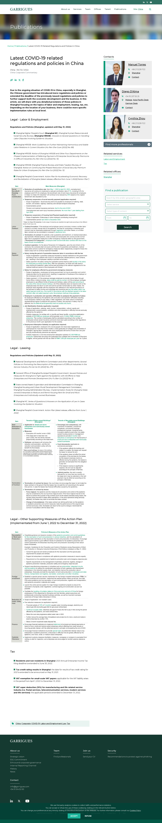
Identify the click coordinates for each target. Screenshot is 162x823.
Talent (108, 9)
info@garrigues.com (19, 787)
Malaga (128, 100)
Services (77, 9)
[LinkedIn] (16, 80)
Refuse (88, 816)
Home (10, 46)
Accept (74, 816)
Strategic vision (17, 757)
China (140, 9)
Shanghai (136, 73)
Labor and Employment (114, 159)
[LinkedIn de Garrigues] (144, 2)
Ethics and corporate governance (25, 763)
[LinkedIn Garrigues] (11, 801)
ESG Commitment (18, 760)
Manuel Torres (137, 64)
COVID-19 (35, 724)
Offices (97, 9)
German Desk (131, 103)
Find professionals (62, 757)
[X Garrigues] (19, 801)
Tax (68, 724)
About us (65, 9)
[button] (11, 80)
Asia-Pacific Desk (141, 100)
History (13, 769)
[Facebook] (23, 80)
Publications (120, 9)
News (12, 772)
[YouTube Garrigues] (27, 801)
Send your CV (89, 757)
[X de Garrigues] (147, 2)
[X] (19, 80)
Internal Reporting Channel (23, 766)
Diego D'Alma (130, 91)
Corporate (26, 724)
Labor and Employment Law (53, 724)
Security (112, 751)
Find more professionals (119, 144)
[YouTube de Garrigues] (151, 2)
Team (87, 9)
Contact (135, 77)
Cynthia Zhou (136, 118)
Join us (86, 751)
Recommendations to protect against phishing (130, 757)
